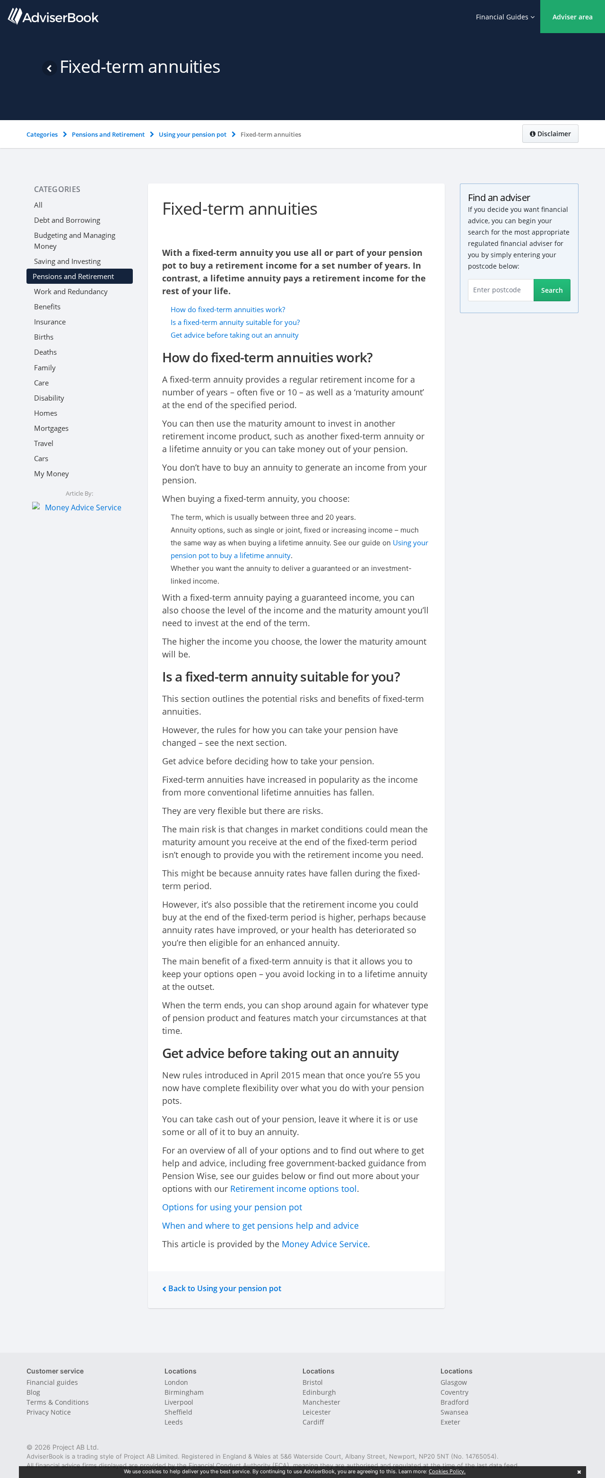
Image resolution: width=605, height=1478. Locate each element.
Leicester (316, 1412)
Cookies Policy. (447, 1471)
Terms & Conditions (57, 1402)
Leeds (173, 1421)
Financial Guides (503, 16)
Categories (57, 189)
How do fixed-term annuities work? (228, 309)
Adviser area (573, 16)
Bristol (312, 1382)
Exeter (450, 1421)
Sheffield (178, 1412)
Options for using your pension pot (232, 1207)
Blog (33, 1392)
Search (552, 290)
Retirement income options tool (293, 1188)
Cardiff (313, 1421)
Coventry (454, 1392)
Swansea (454, 1412)
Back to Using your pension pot (223, 1288)
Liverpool (178, 1402)
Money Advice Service (325, 1244)
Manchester (321, 1402)
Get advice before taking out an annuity (235, 335)
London (176, 1382)
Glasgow (454, 1382)
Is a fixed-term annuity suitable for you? (235, 322)
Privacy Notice (48, 1412)
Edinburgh (319, 1392)
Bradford (455, 1402)
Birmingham (184, 1392)
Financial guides (52, 1382)
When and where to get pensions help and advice (260, 1225)
